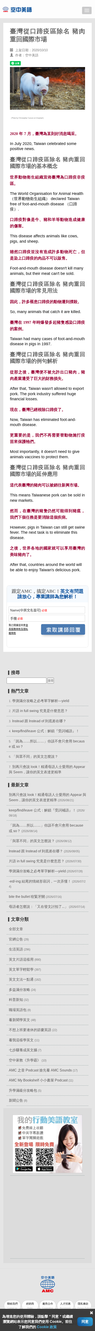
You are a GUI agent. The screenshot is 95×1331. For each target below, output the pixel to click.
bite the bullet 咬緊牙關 (27, 897)
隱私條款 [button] (84, 1305)
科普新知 (16, 1000)
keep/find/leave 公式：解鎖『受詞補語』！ (45, 731)
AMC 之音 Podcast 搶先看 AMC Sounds (40, 1070)
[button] (47, 1144)
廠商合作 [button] (47, 1305)
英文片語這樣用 (21, 959)
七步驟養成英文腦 (23, 1050)
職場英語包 (18, 1010)
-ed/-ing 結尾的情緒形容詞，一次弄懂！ (40, 881)
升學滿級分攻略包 (23, 1090)
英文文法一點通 (21, 979)
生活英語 (16, 949)
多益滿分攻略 (19, 990)
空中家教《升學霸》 (25, 1060)
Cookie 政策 (47, 1327)
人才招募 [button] (65, 1305)
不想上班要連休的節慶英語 (30, 1030)
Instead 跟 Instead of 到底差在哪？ (39, 721)
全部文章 (16, 929)
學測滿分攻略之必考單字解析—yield (40, 701)
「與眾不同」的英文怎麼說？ (35, 756)
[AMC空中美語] (22, 9)
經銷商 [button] (30, 1305)
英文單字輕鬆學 (21, 969)
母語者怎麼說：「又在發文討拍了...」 (38, 906)
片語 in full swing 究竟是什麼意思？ (40, 711)
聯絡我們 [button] (12, 1305)
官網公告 (16, 939)
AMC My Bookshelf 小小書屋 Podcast (38, 1080)
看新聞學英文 (19, 1020)
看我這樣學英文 (21, 1040)
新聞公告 (16, 1100)
